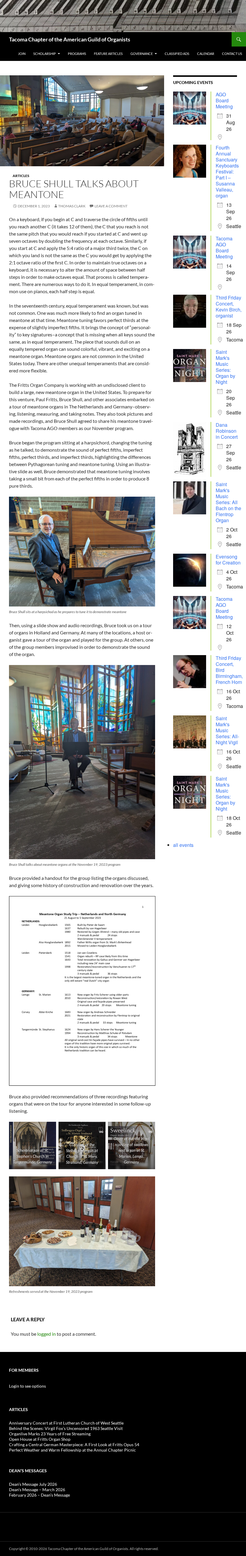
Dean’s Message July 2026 (33, 1484)
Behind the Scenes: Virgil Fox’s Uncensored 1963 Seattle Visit (66, 1428)
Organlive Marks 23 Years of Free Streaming (50, 1433)
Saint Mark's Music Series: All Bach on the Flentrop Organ (228, 502)
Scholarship (44, 54)
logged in (46, 1334)
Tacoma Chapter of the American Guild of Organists (69, 39)
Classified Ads (177, 54)
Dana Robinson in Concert (227, 430)
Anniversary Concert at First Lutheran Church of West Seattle (66, 1422)
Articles (21, 175)
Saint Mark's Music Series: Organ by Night (225, 366)
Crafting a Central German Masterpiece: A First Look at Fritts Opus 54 (74, 1444)
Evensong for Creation (228, 559)
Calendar (205, 54)
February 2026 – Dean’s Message (39, 1494)
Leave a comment (111, 206)
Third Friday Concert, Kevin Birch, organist (229, 306)
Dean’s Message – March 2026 (37, 1489)
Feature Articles (108, 54)
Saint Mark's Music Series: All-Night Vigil (227, 730)
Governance (141, 54)
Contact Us (232, 54)
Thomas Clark (72, 206)
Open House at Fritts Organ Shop (39, 1439)
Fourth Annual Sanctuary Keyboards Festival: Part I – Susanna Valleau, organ (227, 171)
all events (183, 844)
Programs (77, 54)
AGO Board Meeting (224, 100)
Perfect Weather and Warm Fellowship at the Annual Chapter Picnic (72, 1449)
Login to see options (27, 1386)
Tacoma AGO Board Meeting (224, 247)
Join (22, 54)
